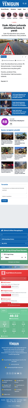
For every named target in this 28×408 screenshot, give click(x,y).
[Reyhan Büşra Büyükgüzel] (4, 121)
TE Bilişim (18, 405)
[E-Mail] (11, 124)
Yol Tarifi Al (16, 286)
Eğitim (24, 400)
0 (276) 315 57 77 (6, 286)
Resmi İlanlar (5, 9)
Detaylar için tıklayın (14, 262)
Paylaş (4, 56)
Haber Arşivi (7, 394)
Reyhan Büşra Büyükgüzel (8, 60)
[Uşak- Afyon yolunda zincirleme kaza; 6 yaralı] (14, 46)
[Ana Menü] (25, 3)
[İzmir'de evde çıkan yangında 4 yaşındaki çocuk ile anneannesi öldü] (7, 136)
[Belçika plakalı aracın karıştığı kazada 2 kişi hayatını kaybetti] (7, 165)
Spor (24, 9)
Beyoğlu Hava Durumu (19, 381)
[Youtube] (18, 373)
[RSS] (20, 373)
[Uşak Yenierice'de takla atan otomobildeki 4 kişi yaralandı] (21, 136)
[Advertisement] (14, 217)
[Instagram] (12, 373)
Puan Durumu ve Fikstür (19, 386)
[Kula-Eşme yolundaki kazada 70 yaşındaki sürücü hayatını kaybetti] (21, 150)
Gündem (13, 9)
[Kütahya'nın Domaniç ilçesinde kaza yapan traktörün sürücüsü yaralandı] (7, 150)
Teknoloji (19, 401)
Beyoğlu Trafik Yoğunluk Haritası (6, 386)
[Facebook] (7, 373)
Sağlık (19, 9)
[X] (10, 373)
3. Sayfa (14, 22)
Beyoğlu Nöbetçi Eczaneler (7, 381)
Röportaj (9, 401)
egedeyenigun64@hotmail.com (15, 367)
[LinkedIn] (15, 373)
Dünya (11, 400)
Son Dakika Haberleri (18, 390)
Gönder (4, 200)
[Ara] (23, 3)
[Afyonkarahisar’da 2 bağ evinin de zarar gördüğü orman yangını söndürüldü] (21, 165)
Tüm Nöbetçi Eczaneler (14, 305)
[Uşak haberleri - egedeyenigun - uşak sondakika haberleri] (10, 3)
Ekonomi (14, 401)
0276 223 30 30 (15, 364)
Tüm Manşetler (7, 389)
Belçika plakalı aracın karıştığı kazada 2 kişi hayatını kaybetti (7, 171)
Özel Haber (20, 400)
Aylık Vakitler (5, 336)
